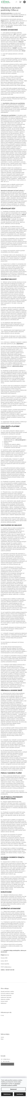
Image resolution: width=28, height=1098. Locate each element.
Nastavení (13, 1089)
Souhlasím (20, 1094)
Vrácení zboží (4, 1001)
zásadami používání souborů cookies (10, 1084)
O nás (2, 1015)
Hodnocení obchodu (6, 997)
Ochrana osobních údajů (7, 993)
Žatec (2, 1039)
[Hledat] (16, 1)
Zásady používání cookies (7, 991)
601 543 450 (6, 1061)
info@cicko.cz (7, 967)
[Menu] (24, 1)
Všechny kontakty (7, 1064)
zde (19, 564)
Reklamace (3, 1003)
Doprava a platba (5, 999)
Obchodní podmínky (6, 995)
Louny (2, 1037)
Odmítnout (7, 1094)
